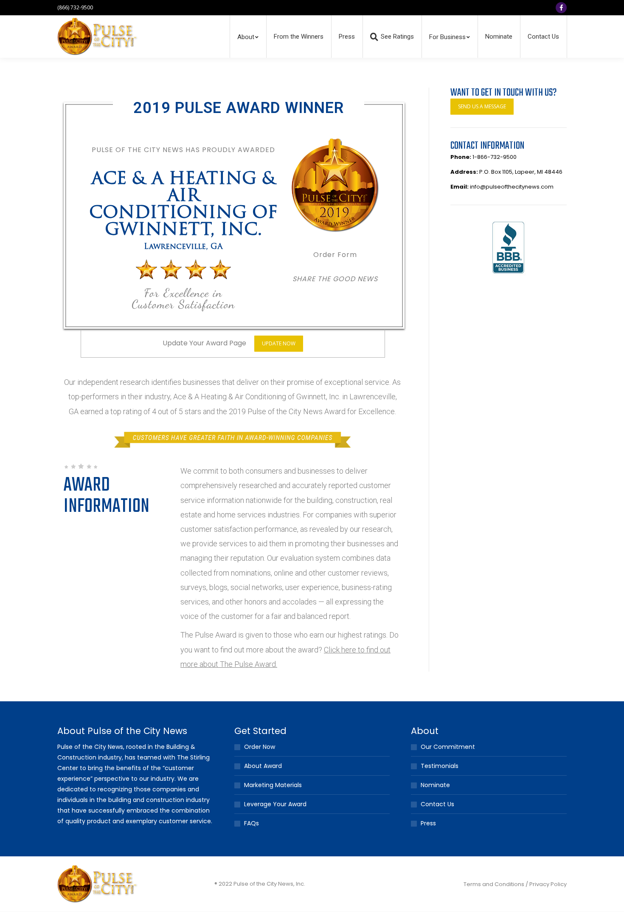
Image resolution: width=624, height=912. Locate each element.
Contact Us (437, 804)
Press (428, 823)
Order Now (259, 747)
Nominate (435, 785)
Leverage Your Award (275, 804)
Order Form (335, 255)
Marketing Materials (273, 785)
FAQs (251, 823)
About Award (263, 766)
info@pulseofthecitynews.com (512, 187)
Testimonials (439, 766)
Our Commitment (448, 747)
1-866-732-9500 (494, 157)
